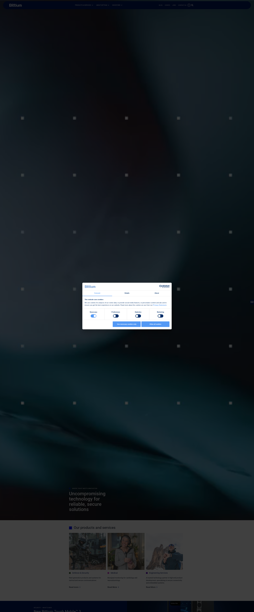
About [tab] (157, 293)
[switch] (116, 316)
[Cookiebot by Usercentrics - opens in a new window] (160, 286)
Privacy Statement (159, 305)
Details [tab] (127, 293)
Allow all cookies (155, 324)
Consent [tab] (97, 293)
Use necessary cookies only (126, 324)
